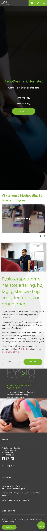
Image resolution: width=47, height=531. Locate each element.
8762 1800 (25, 349)
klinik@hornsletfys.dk (11, 352)
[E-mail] (32, 3)
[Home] (14, 3)
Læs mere (24, 111)
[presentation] (38, 236)
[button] (44, 3)
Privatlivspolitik (8, 465)
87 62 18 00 (15, 486)
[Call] (38, 3)
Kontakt (11, 362)
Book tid (32, 362)
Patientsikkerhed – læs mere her (16, 500)
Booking (9, 527)
